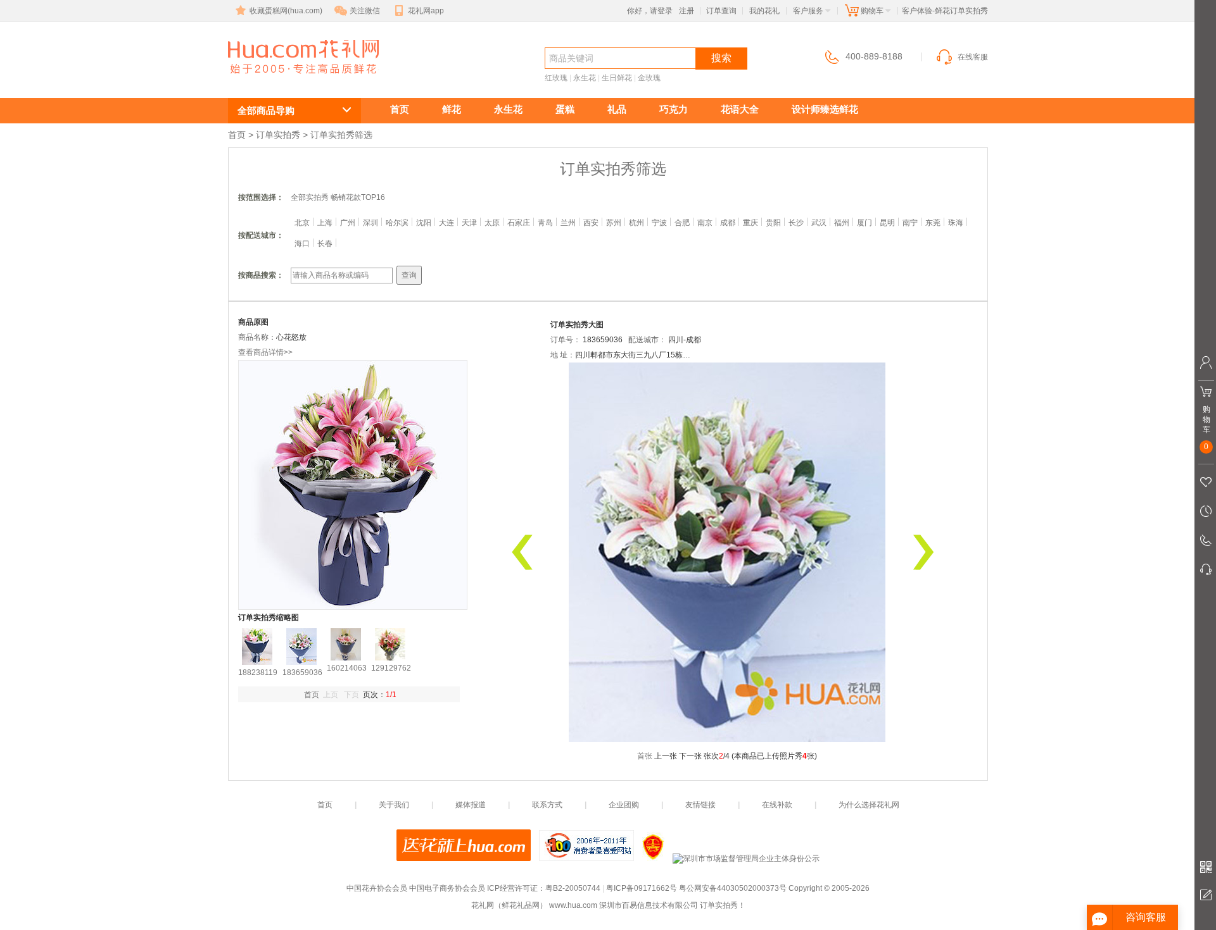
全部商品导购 (266, 110)
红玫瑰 (556, 77)
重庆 (750, 222)
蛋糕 (564, 109)
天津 (469, 222)
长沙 (796, 222)
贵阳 (773, 222)
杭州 (636, 222)
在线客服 (973, 57)
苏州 (613, 222)
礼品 (616, 109)
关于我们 (394, 804)
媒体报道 (470, 804)
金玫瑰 (649, 77)
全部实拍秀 (310, 197)
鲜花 (451, 109)
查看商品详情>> (265, 352)
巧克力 (673, 109)
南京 (704, 222)
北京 (302, 222)
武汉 (818, 222)
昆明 (887, 222)
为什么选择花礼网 (869, 804)
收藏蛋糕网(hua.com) (286, 10)
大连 (446, 222)
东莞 (932, 222)
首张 (644, 756)
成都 (727, 222)
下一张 (690, 756)
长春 (324, 243)
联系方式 (547, 804)
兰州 (568, 222)
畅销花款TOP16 (358, 197)
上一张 (665, 756)
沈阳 (423, 222)
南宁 (910, 222)
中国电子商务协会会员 (447, 888)
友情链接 (700, 804)
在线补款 (777, 804)
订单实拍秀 (278, 135)
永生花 (584, 77)
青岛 (545, 222)
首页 (399, 109)
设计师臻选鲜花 (825, 109)
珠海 (955, 222)
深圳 (370, 222)
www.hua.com (573, 905)
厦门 (864, 222)
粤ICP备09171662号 (641, 888)
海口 (302, 243)
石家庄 (518, 222)
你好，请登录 (650, 10)
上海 (324, 222)
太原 (492, 222)
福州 (841, 222)
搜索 (721, 58)
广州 (347, 222)
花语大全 (740, 109)
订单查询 (721, 10)
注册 (686, 10)
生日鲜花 (617, 77)
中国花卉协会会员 (376, 888)
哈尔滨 (397, 222)
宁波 (659, 222)
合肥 (682, 222)
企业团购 (624, 804)
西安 (590, 222)
